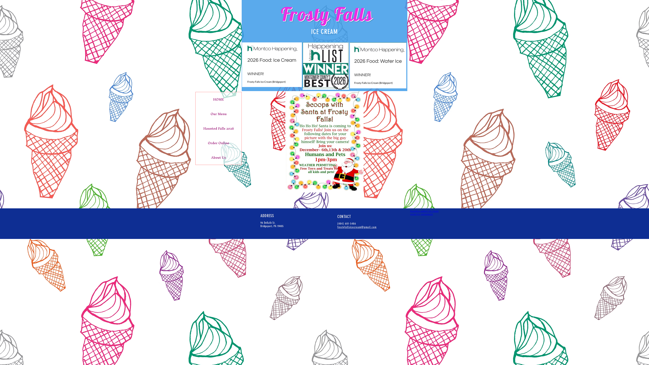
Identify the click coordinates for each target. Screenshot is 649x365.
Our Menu (219, 114)
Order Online (218, 143)
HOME (218, 99)
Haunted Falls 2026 (218, 128)
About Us (218, 157)
